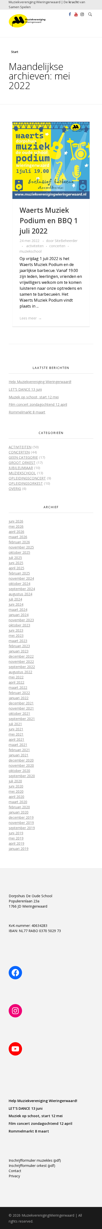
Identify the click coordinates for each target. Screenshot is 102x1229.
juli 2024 (15, 599)
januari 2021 (18, 755)
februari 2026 (19, 542)
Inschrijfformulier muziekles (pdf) (35, 1160)
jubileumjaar (21, 467)
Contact (15, 1170)
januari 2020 (18, 812)
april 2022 (16, 682)
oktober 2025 (19, 552)
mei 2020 (16, 791)
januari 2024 (18, 614)
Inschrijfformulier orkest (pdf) (32, 1165)
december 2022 (21, 656)
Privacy (14, 1176)
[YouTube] (15, 1049)
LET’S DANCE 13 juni (25, 389)
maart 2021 (18, 744)
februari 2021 (19, 749)
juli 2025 (15, 557)
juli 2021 (15, 724)
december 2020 (21, 760)
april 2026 (16, 531)
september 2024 (22, 588)
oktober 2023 (19, 625)
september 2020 (22, 775)
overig (15, 488)
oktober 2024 (19, 583)
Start (14, 52)
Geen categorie (23, 457)
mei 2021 (16, 734)
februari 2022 (19, 692)
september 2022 (22, 666)
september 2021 (22, 718)
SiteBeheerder (66, 240)
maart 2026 (18, 536)
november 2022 (21, 661)
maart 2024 (18, 609)
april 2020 (16, 796)
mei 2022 (16, 677)
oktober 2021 (19, 713)
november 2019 (21, 822)
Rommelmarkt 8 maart (27, 412)
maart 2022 (18, 687)
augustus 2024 (20, 594)
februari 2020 (19, 807)
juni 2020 (16, 786)
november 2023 (21, 620)
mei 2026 (16, 526)
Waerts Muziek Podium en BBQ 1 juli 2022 (49, 220)
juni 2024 (16, 604)
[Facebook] (15, 972)
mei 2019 (16, 838)
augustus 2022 (20, 672)
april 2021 (16, 739)
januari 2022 (18, 698)
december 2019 (21, 817)
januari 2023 (18, 651)
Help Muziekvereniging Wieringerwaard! (40, 381)
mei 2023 (16, 635)
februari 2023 (19, 646)
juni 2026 (16, 521)
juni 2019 (16, 833)
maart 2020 (18, 801)
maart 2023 (18, 640)
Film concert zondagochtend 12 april (38, 404)
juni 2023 (16, 630)
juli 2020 (15, 781)
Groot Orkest (22, 462)
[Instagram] (15, 1010)
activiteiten (35, 245)
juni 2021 (16, 729)
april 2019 (16, 843)
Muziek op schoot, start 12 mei (34, 397)
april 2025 (16, 568)
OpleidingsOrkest (26, 483)
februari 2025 (19, 573)
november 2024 (21, 578)
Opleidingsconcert (27, 478)
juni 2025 (16, 562)
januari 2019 (18, 848)
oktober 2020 (19, 770)
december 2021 (21, 703)
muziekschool (31, 251)
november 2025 (21, 547)
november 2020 (21, 765)
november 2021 (21, 708)
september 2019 (22, 827)
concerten (57, 245)
